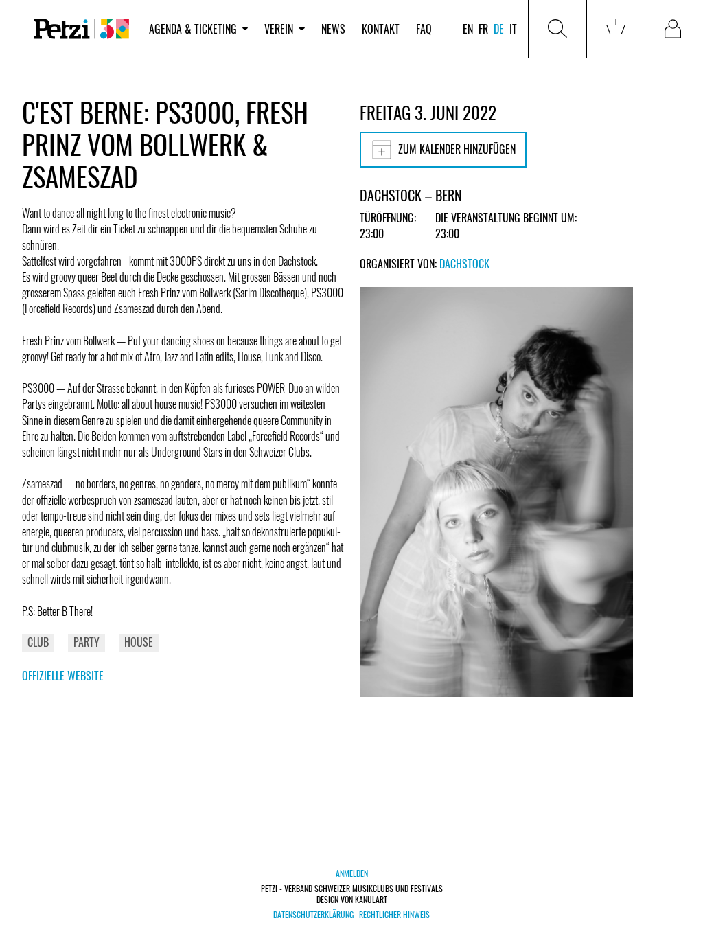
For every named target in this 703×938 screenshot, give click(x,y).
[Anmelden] (674, 29)
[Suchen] (557, 29)
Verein (278, 29)
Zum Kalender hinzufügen (457, 149)
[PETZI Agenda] (81, 29)
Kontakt (381, 29)
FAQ (424, 29)
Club (38, 642)
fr (483, 29)
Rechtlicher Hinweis (394, 914)
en (468, 29)
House (138, 642)
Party (86, 642)
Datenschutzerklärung (313, 914)
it (513, 29)
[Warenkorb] (616, 29)
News (333, 29)
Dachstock (464, 263)
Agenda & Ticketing (193, 29)
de (499, 29)
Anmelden (352, 873)
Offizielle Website (63, 675)
